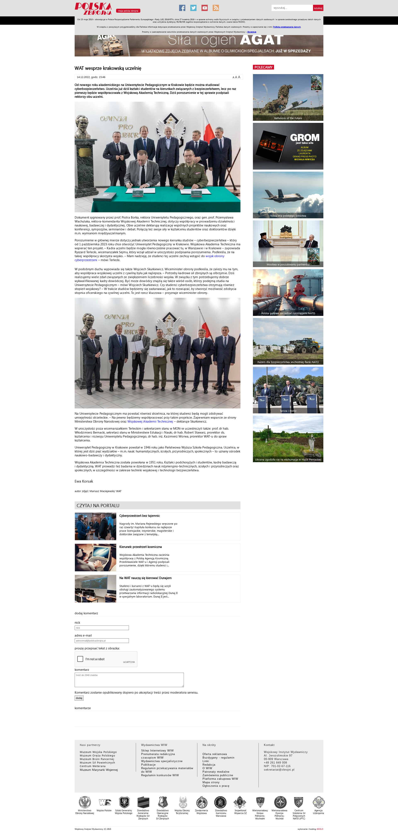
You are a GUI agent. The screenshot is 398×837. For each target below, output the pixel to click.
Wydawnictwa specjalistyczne (162, 761)
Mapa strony (211, 782)
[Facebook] (182, 8)
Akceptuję (251, 32)
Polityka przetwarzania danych (287, 27)
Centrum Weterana (93, 766)
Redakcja (209, 764)
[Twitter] (193, 8)
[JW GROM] (288, 146)
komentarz (83, 669)
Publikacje (148, 764)
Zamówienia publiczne (218, 775)
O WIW (207, 768)
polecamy (263, 67)
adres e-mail (84, 635)
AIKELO (320, 829)
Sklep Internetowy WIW (157, 750)
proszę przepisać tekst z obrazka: (98, 648)
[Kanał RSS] (216, 8)
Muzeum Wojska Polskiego (98, 752)
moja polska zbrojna (128, 10)
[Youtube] (204, 8)
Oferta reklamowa (215, 754)
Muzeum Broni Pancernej (97, 759)
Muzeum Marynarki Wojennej (99, 770)
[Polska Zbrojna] (124, 14)
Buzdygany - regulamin (218, 757)
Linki (206, 761)
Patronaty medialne (216, 771)
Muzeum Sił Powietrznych (97, 762)
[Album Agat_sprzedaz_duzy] (199, 42)
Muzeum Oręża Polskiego (97, 755)
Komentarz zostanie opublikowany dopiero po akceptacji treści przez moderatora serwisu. (136, 692)
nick (79, 622)
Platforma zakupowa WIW (220, 778)
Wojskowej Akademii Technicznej (150, 421)
